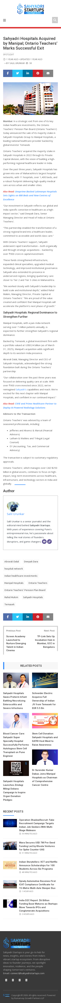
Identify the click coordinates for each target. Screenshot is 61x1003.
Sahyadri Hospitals (33, 597)
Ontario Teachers (37, 583)
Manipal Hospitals (13, 583)
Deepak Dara (31, 561)
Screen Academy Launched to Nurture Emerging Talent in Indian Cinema (16, 643)
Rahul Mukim (11, 597)
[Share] (7, 73)
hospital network (13, 568)
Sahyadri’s (21, 389)
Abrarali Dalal (11, 561)
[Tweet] (17, 73)
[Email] (44, 541)
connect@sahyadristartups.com (27, 973)
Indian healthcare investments (20, 575)
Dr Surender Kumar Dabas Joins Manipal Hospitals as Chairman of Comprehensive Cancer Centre (44, 777)
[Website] (49, 541)
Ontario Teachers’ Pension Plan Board (24, 590)
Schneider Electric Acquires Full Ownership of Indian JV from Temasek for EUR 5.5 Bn (44, 701)
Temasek (9, 604)
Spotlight (8, 54)
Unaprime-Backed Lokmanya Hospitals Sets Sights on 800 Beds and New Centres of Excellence (30, 195)
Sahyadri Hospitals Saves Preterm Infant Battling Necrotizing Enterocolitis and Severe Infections (15, 701)
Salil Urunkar (17, 63)
